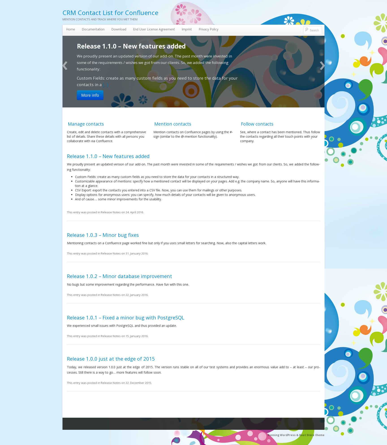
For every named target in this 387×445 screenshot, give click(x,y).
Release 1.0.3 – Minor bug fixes (124, 46)
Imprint (187, 29)
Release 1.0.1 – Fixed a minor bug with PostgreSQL (125, 317)
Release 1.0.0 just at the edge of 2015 (111, 358)
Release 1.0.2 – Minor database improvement (119, 276)
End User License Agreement (154, 29)
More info (90, 73)
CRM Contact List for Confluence (110, 12)
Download (118, 29)
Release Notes (111, 212)
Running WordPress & (283, 435)
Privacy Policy (208, 29)
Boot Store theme (312, 435)
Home (70, 29)
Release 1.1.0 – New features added (108, 156)
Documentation (93, 29)
